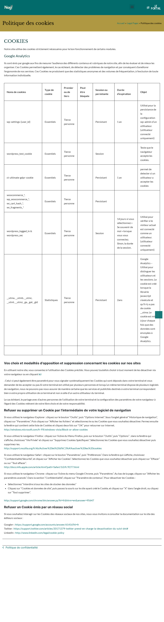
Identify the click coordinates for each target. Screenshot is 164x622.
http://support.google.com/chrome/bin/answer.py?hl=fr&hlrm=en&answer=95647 (49, 500)
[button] (132, 6)
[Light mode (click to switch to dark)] (158, 314)
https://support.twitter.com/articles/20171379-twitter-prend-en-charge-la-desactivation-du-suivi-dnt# (71, 528)
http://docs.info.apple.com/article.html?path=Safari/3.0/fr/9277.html (41, 466)
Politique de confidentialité (22, 547)
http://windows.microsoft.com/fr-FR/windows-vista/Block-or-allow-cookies (46, 429)
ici (40, 374)
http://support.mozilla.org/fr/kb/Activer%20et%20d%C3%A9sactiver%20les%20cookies (53, 448)
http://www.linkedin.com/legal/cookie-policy (39, 532)
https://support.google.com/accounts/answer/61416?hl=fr (47, 524)
